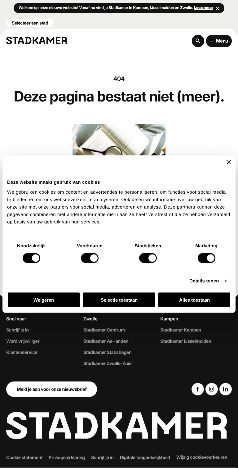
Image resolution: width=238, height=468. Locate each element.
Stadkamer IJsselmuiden (185, 341)
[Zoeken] (198, 41)
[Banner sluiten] (229, 162)
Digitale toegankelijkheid (145, 457)
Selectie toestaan (119, 299)
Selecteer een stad (30, 22)
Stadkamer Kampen (180, 330)
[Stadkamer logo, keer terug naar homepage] (36, 40)
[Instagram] (211, 389)
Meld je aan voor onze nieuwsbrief (51, 389)
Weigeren (43, 299)
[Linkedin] (225, 389)
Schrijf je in (17, 330)
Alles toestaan (194, 299)
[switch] (90, 258)
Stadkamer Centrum (104, 330)
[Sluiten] (217, 8)
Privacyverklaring (67, 457)
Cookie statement (24, 457)
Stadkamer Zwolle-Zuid (107, 363)
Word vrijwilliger (22, 341)
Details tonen (204, 281)
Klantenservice (21, 352)
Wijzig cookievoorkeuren (201, 457)
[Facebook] (198, 389)
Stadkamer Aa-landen (106, 341)
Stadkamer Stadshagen (107, 352)
